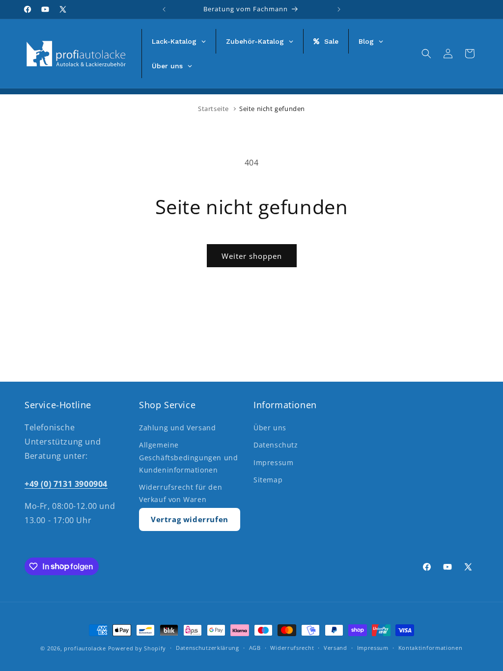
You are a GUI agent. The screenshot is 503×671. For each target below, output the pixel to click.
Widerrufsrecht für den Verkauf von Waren (180, 493)
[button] (426, 53)
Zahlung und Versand (177, 427)
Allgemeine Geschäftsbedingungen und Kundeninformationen (188, 457)
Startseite (213, 108)
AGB (255, 647)
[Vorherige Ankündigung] (164, 9)
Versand (335, 647)
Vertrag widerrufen (189, 519)
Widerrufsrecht (292, 647)
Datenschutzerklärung (207, 647)
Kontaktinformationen (430, 647)
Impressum (273, 462)
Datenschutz (275, 444)
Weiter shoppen (252, 256)
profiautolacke (85, 648)
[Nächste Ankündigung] (339, 9)
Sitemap (267, 479)
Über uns (269, 427)
